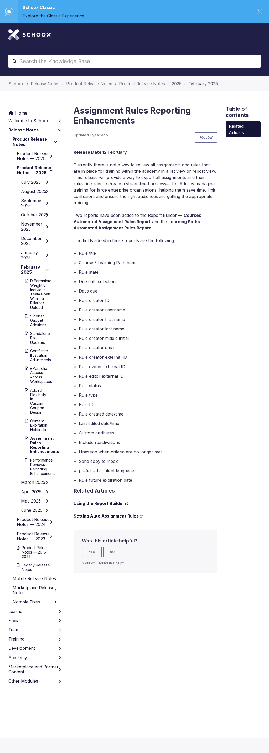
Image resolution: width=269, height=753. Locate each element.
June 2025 (31, 510)
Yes (92, 552)
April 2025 (31, 491)
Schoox (16, 83)
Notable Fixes (26, 602)
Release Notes (45, 83)
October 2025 (34, 214)
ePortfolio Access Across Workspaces (37, 375)
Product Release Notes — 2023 (33, 536)
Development (21, 648)
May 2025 (31, 501)
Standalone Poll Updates (37, 338)
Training (16, 639)
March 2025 (33, 482)
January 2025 (29, 255)
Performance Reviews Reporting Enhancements (37, 466)
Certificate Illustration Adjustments (37, 355)
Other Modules (23, 681)
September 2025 (32, 203)
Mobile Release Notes (34, 578)
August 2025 (33, 191)
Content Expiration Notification (37, 425)
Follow (206, 137)
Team (13, 629)
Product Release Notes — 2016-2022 (36, 552)
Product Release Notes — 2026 (33, 156)
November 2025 (31, 226)
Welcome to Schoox (28, 120)
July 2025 (31, 182)
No (112, 552)
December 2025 (31, 241)
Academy (17, 657)
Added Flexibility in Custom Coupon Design (37, 401)
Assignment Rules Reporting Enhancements (37, 445)
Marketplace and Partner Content (33, 669)
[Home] (29, 34)
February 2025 (203, 83)
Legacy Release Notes (36, 567)
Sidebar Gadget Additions (37, 320)
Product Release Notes (89, 83)
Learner (16, 611)
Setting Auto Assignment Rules (106, 516)
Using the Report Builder (99, 503)
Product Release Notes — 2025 (150, 83)
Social (14, 620)
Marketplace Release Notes (33, 590)
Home (21, 113)
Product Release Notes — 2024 (33, 522)
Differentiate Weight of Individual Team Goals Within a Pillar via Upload (37, 294)
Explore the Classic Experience (53, 15)
